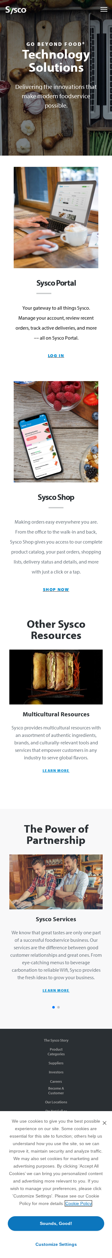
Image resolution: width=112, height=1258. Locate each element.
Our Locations (56, 1102)
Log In (56, 355)
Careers (56, 1081)
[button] (53, 1007)
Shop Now (56, 589)
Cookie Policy (78, 1203)
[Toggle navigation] (104, 9)
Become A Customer (56, 1090)
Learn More (56, 770)
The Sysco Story (56, 1040)
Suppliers (56, 1063)
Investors (56, 1072)
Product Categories (56, 1051)
